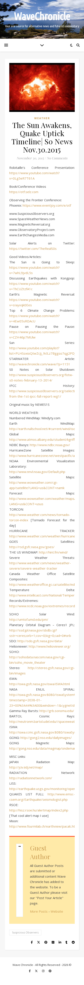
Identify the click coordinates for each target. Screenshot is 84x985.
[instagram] (43, 971)
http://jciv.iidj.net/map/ (26, 767)
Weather (42, 118)
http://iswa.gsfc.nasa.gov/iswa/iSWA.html (39, 684)
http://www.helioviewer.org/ (50, 646)
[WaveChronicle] (42, 19)
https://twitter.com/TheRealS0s (33, 248)
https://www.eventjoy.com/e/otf (47, 205)
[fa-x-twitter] (36, 971)
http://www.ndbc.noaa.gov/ (50, 445)
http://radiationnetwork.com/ (30, 778)
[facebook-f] (30, 971)
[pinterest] (50, 971)
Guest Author (40, 852)
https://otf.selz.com (23, 192)
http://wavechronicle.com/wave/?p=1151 (39, 364)
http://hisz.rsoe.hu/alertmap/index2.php (38, 810)
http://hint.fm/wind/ (53, 552)
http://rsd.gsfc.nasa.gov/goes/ (31, 547)
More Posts (39, 911)
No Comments (57, 158)
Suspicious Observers (25, 932)
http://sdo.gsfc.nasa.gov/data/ (39, 641)
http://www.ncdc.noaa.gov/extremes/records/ (43, 606)
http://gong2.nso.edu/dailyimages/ (46, 737)
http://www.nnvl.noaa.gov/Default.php (37, 472)
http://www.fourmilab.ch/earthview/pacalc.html (43, 826)
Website (57, 911)
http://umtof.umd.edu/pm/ (28, 619)
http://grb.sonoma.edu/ (56, 711)
